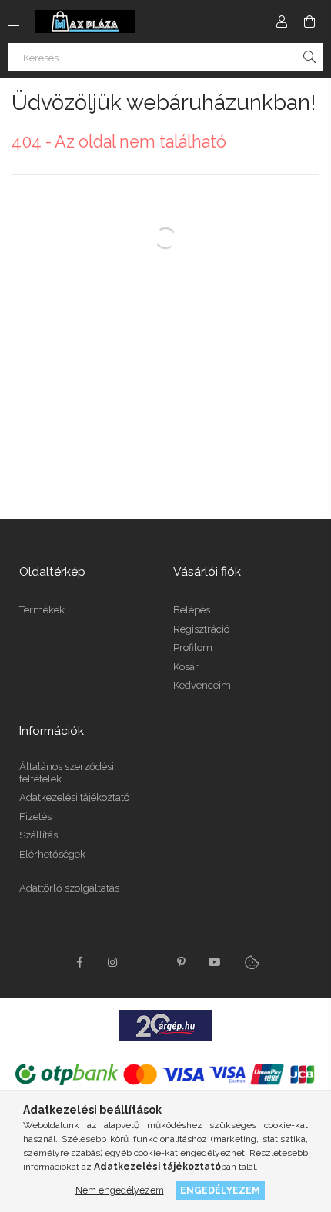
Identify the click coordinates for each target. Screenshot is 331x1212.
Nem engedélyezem (119, 1190)
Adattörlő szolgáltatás (69, 888)
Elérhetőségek (52, 854)
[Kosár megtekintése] (309, 21)
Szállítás (38, 835)
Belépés (191, 610)
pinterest (181, 962)
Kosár (186, 666)
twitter (147, 962)
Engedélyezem (220, 1190)
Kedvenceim (202, 685)
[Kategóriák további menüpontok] (14, 21)
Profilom (192, 647)
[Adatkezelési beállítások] (252, 962)
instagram (113, 962)
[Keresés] (309, 57)
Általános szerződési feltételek (66, 773)
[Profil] (282, 21)
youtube (215, 962)
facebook (79, 962)
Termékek (42, 610)
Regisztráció (201, 629)
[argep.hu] (165, 1024)
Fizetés (35, 816)
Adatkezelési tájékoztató (74, 797)
